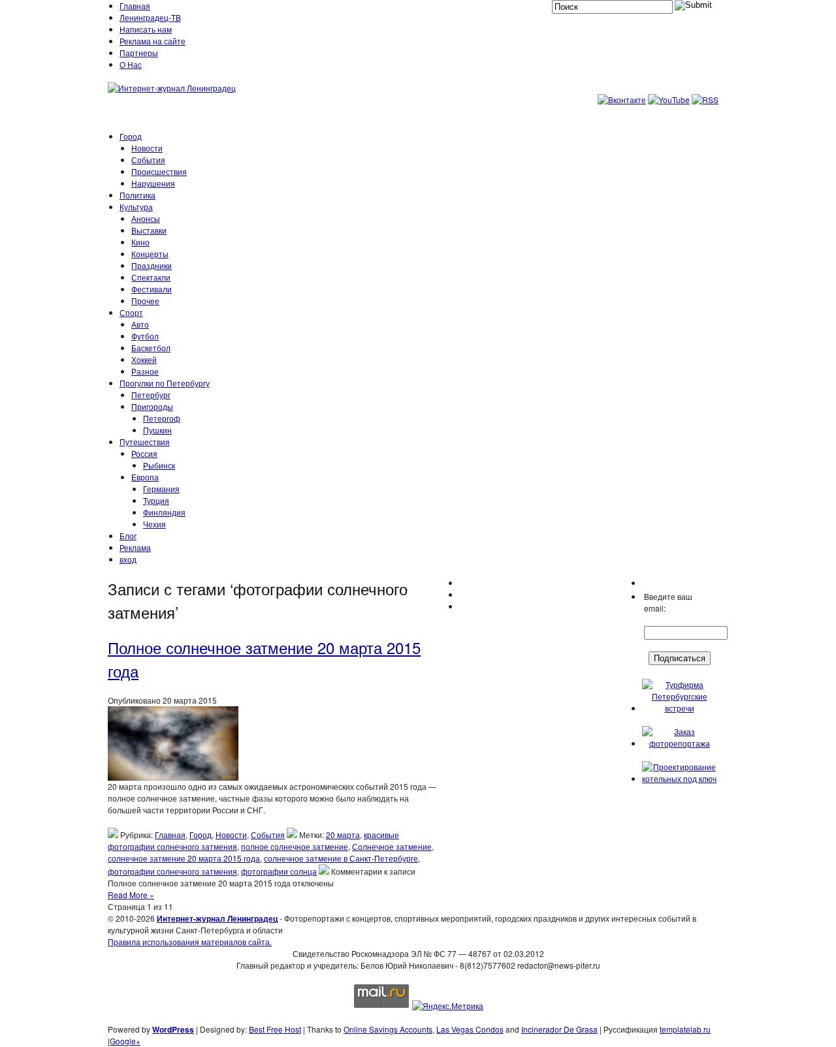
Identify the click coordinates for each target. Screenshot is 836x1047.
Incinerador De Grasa (559, 1029)
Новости (147, 147)
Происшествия (159, 171)
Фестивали (151, 288)
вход (128, 559)
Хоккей (144, 359)
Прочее (145, 300)
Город (131, 136)
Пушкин (157, 429)
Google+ (125, 1040)
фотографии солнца (279, 871)
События (148, 159)
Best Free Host (275, 1029)
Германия (161, 488)
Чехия (154, 523)
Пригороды (152, 406)
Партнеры (139, 52)
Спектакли (150, 277)
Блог (128, 535)
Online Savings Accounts (388, 1029)
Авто (140, 324)
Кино (140, 241)
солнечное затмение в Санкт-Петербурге (341, 858)
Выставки (149, 230)
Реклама (135, 547)
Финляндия (164, 512)
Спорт (131, 312)
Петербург (150, 394)
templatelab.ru (685, 1029)
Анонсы (145, 218)
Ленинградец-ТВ (150, 17)
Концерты (150, 253)
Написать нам (146, 29)
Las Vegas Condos (470, 1029)
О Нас (131, 64)
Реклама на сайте (152, 40)
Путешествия (145, 441)
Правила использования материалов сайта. (190, 941)
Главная (135, 5)
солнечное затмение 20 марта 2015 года (184, 858)
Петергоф (161, 418)
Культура (136, 206)
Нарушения (153, 183)
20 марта (343, 834)
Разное (145, 371)
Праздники (151, 265)
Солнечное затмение (392, 846)
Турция (156, 500)
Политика (137, 194)
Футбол (145, 335)
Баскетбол (150, 347)
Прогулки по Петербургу (165, 382)
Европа (145, 476)
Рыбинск (159, 465)
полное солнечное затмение (294, 846)
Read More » (131, 894)
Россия (144, 453)
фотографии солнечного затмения (172, 871)
